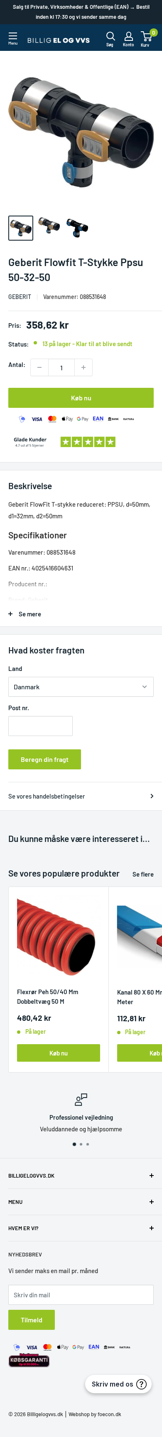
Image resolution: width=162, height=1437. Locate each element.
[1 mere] (83, 367)
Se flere (143, 874)
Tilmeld (31, 1320)
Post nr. (18, 707)
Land (15, 668)
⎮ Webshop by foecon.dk (92, 1414)
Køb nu (81, 398)
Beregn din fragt (45, 759)
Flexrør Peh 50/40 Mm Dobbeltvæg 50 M (47, 996)
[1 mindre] (39, 367)
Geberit (19, 296)
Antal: (16, 364)
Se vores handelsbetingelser (46, 796)
